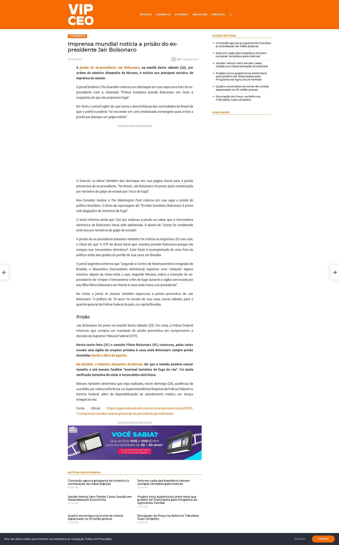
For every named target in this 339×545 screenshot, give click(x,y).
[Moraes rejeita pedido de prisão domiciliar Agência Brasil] (4, 272)
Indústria (199, 14)
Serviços (218, 14)
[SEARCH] (230, 14)
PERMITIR (323, 539)
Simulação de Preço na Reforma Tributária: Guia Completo (168, 517)
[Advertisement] (134, 151)
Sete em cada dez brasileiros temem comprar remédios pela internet (163, 482)
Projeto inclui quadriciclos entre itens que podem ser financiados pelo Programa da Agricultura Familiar (167, 500)
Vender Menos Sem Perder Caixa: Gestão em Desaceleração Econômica (100, 498)
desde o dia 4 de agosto (109, 355)
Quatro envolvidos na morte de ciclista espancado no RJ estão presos (95, 517)
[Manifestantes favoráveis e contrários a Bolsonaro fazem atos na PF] (335, 272)
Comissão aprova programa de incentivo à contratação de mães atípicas (98, 482)
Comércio (163, 14)
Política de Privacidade (98, 539)
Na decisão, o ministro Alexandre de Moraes (110, 364)
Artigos (145, 14)
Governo (181, 14)
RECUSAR (299, 539)
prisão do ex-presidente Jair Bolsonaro (110, 67)
